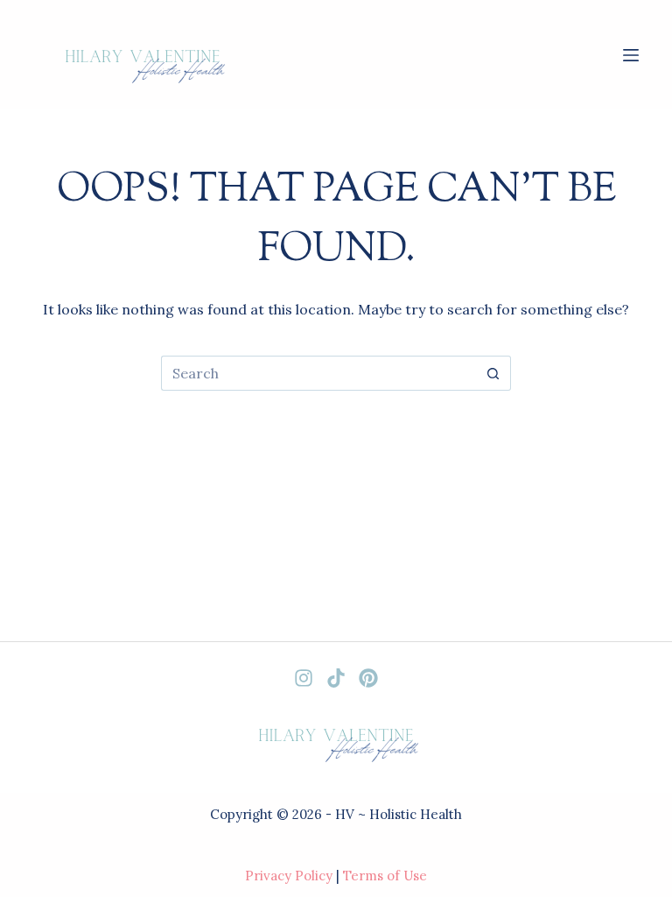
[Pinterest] (368, 678)
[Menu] (631, 55)
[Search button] (493, 373)
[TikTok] (336, 678)
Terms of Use (385, 875)
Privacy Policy (288, 875)
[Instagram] (303, 678)
